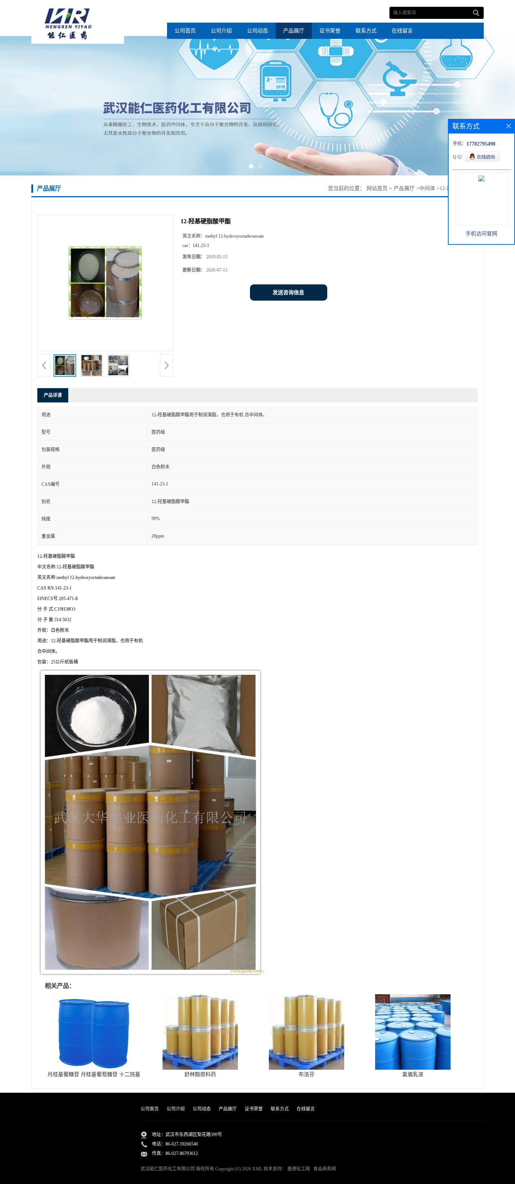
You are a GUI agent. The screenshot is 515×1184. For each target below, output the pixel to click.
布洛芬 (306, 1074)
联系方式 (366, 31)
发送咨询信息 (288, 292)
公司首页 (185, 31)
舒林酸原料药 (200, 1074)
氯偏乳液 (412, 1074)
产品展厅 (293, 31)
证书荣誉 (329, 31)
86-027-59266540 (182, 1144)
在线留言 (402, 31)
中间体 (427, 188)
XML (257, 1169)
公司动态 (257, 31)
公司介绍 (221, 31)
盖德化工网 (298, 1169)
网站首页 (377, 188)
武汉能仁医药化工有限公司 (168, 1169)
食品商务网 (324, 1169)
